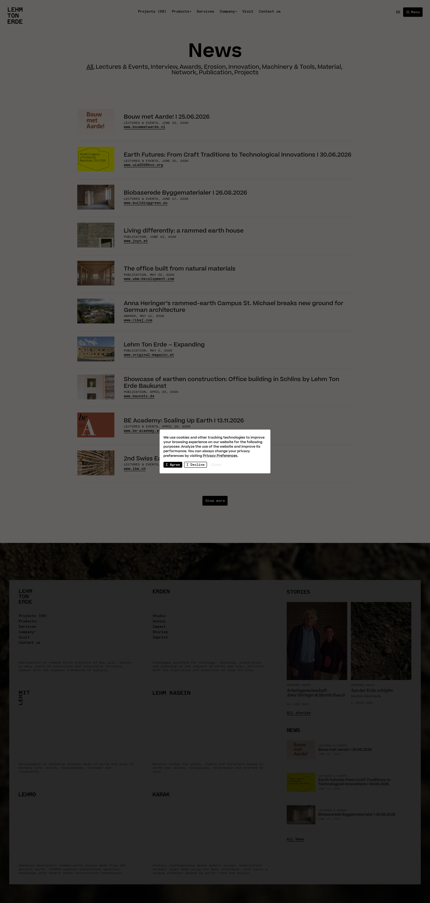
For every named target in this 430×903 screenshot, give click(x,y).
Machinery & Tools (288, 67)
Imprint (160, 637)
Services (205, 11)
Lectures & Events (122, 67)
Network (183, 72)
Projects (246, 72)
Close (216, 465)
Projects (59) (152, 11)
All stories (299, 713)
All (90, 67)
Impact (159, 626)
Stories (160, 632)
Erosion (215, 67)
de (398, 12)
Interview (164, 67)
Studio (159, 616)
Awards (190, 67)
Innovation (243, 67)
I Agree (173, 465)
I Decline (195, 465)
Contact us (270, 11)
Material (329, 67)
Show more (215, 501)
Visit (247, 11)
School (159, 621)
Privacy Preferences (220, 455)
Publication (215, 72)
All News (295, 839)
